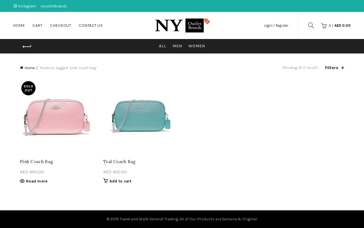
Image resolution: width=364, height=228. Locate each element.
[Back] (27, 46)
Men (177, 46)
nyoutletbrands (54, 6)
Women (197, 46)
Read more (37, 181)
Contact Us (91, 25)
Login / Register (276, 25)
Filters (331, 67)
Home (19, 25)
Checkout (60, 25)
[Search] (311, 25)
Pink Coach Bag (36, 161)
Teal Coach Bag (119, 161)
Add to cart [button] (120, 181)
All (162, 46)
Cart (37, 25)
